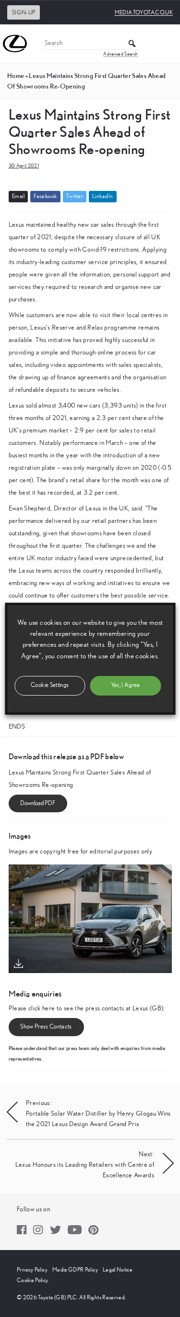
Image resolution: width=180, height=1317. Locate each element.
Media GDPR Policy (75, 1270)
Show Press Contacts (46, 1027)
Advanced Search (120, 54)
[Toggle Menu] (167, 43)
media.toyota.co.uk (144, 12)
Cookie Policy (32, 1280)
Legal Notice (117, 1270)
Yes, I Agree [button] (125, 685)
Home (15, 75)
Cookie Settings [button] (50, 685)
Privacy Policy (32, 1270)
